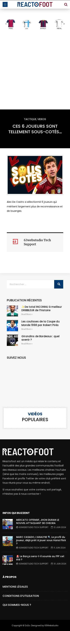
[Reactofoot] (35, 4)
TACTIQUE (30, 119)
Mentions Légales (15, 587)
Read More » (26, 314)
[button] (6, 24)
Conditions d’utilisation (21, 596)
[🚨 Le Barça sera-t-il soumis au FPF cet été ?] (8, 560)
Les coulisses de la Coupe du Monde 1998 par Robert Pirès (40, 323)
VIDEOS (41, 119)
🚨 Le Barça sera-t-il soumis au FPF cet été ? (40, 558)
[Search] (66, 4)
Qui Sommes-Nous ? (17, 605)
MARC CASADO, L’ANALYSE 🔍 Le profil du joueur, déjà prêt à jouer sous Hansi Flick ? (41, 540)
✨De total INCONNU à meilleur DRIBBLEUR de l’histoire (41, 308)
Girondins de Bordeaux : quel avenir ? (40, 337)
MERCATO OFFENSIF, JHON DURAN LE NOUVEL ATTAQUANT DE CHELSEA (37, 521)
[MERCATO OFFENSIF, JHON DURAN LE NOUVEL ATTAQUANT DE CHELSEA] (8, 524)
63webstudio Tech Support (33, 527)
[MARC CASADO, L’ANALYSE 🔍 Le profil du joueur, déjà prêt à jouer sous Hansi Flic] (8, 541)
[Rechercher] (58, 284)
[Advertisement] (35, 69)
